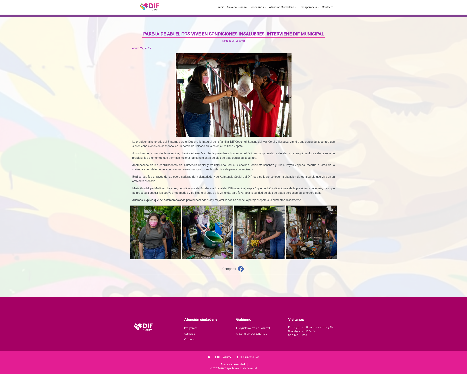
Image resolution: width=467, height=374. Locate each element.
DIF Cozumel (224, 357)
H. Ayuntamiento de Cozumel (253, 328)
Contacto (327, 7)
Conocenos (257, 7)
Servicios (189, 333)
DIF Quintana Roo (249, 357)
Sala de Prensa (237, 7)
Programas (191, 328)
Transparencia (308, 7)
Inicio (220, 7)
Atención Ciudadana (281, 7)
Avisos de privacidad (233, 364)
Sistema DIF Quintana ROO (251, 333)
